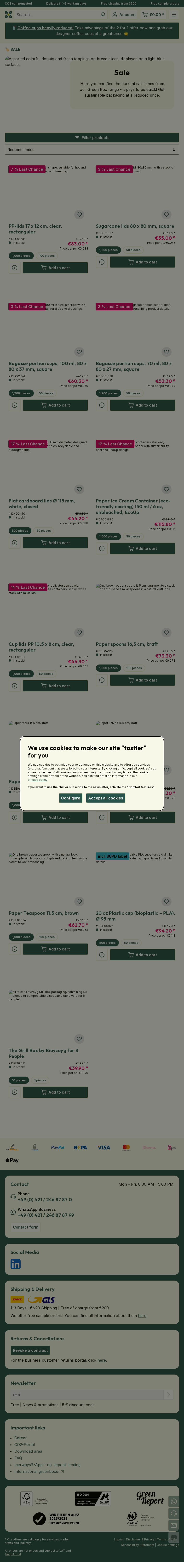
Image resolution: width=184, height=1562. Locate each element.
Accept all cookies (105, 798)
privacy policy (37, 779)
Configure (70, 798)
